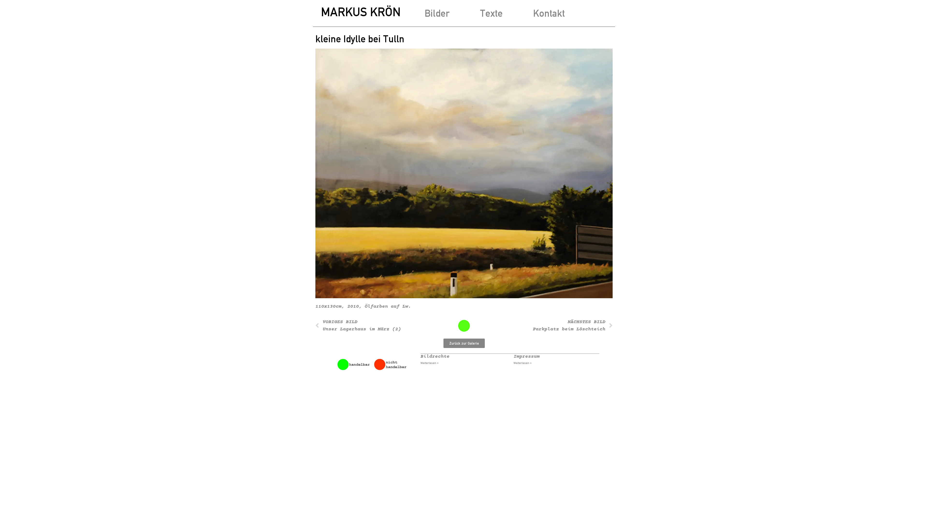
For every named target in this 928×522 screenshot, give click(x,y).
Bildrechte (435, 356)
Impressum (527, 356)
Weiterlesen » (429, 363)
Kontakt (549, 13)
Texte (491, 13)
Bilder (437, 13)
